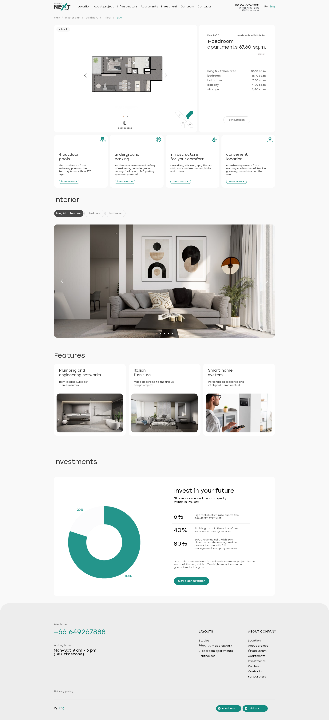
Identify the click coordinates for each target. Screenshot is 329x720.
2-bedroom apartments (216, 651)
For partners (257, 676)
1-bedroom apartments (215, 645)
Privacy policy (63, 691)
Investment (169, 6)
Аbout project (104, 6)
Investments (257, 661)
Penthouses (207, 656)
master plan (72, 17)
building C (92, 17)
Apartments (149, 6)
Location (84, 6)
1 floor (107, 17)
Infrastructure (127, 6)
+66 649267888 (245, 5)
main (57, 17)
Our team (187, 6)
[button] (236, 119)
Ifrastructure (257, 651)
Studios (204, 640)
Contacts (205, 6)
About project (258, 646)
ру (266, 6)
